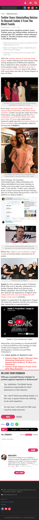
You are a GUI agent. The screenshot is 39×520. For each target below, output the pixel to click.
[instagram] (32, 7)
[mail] (36, 7)
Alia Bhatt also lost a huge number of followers (18, 68)
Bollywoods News (12, 14)
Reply (13, 466)
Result (19, 416)
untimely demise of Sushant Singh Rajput (18, 59)
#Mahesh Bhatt (24, 429)
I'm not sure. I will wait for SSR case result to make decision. (20, 408)
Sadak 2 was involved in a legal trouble (18, 253)
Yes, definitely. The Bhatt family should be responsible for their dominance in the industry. (18, 387)
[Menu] (30, 3)
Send (33, 450)
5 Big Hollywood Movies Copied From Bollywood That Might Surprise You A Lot (20, 44)
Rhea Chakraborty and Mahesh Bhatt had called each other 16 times (18, 117)
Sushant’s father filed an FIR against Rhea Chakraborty (17, 109)
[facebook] (24, 7)
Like (9, 466)
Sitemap (3, 505)
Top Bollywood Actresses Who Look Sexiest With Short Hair (19, 54)
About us (4, 499)
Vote (8, 416)
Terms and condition (7, 502)
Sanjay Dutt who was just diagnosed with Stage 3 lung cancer (17, 296)
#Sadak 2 (15, 429)
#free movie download (9, 8)
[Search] (35, 3)
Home (2, 14)
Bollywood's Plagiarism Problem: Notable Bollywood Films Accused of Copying (20, 49)
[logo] (6, 2)
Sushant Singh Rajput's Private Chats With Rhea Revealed (21, 367)
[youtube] (28, 7)
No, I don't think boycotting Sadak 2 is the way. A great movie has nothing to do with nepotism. (21, 398)
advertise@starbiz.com (10, 495)
